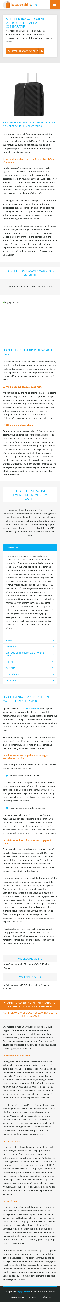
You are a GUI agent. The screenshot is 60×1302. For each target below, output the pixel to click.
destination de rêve (30, 708)
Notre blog (46, 1296)
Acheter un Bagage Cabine (23, 51)
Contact (32, 1296)
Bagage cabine (23, 1291)
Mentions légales (16, 1296)
